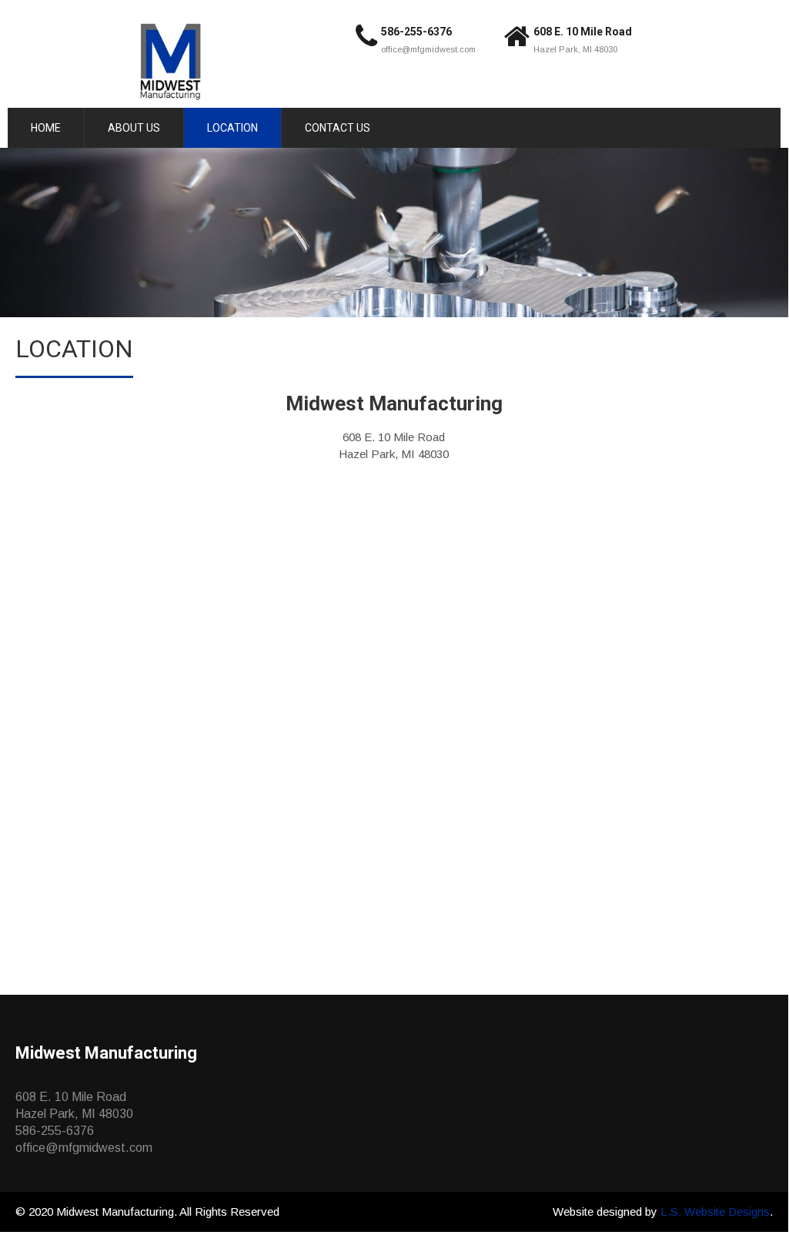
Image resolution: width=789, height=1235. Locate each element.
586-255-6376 (416, 31)
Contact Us (337, 128)
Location (232, 128)
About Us (134, 128)
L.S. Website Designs (715, 1211)
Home (46, 128)
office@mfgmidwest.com (428, 49)
